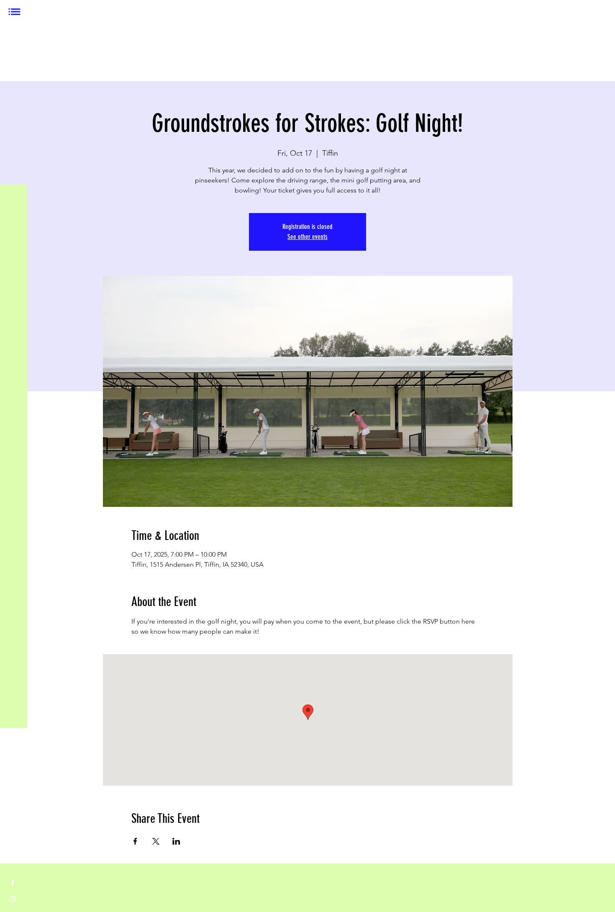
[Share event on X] (156, 841)
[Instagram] (12, 899)
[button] (14, 11)
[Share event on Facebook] (135, 841)
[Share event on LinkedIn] (176, 841)
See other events (307, 237)
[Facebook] (12, 883)
